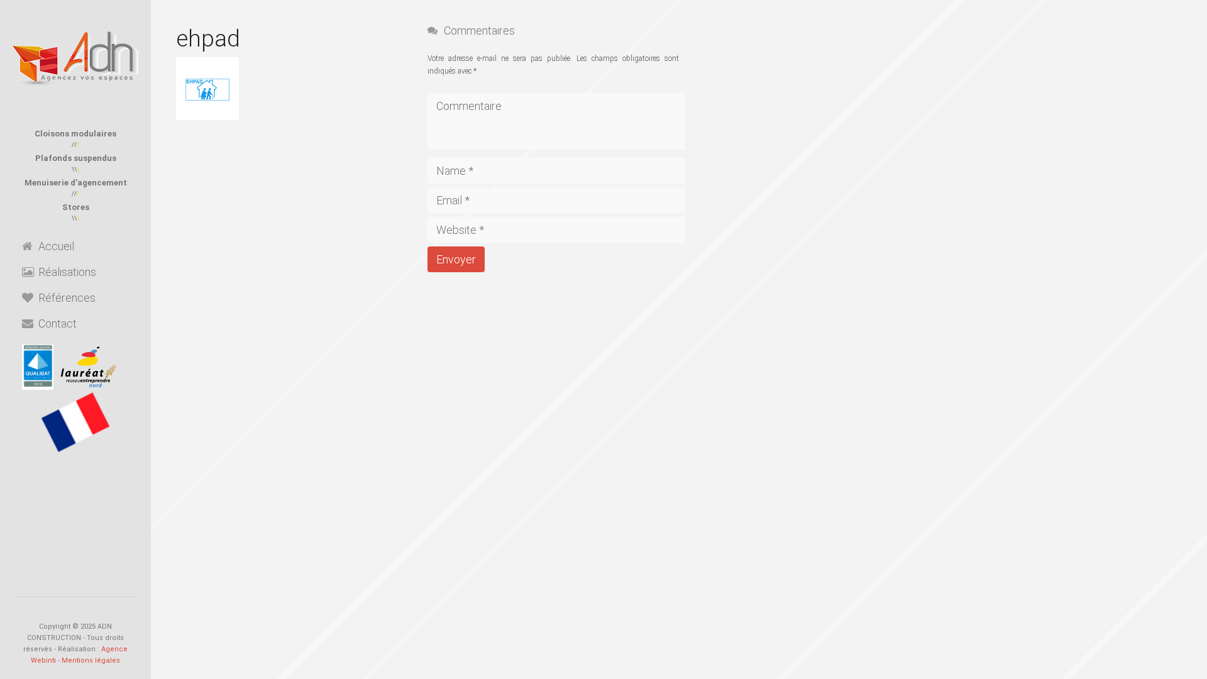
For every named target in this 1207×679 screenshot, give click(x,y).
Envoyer (456, 259)
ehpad (208, 38)
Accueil (56, 246)
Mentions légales (91, 660)
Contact (57, 323)
